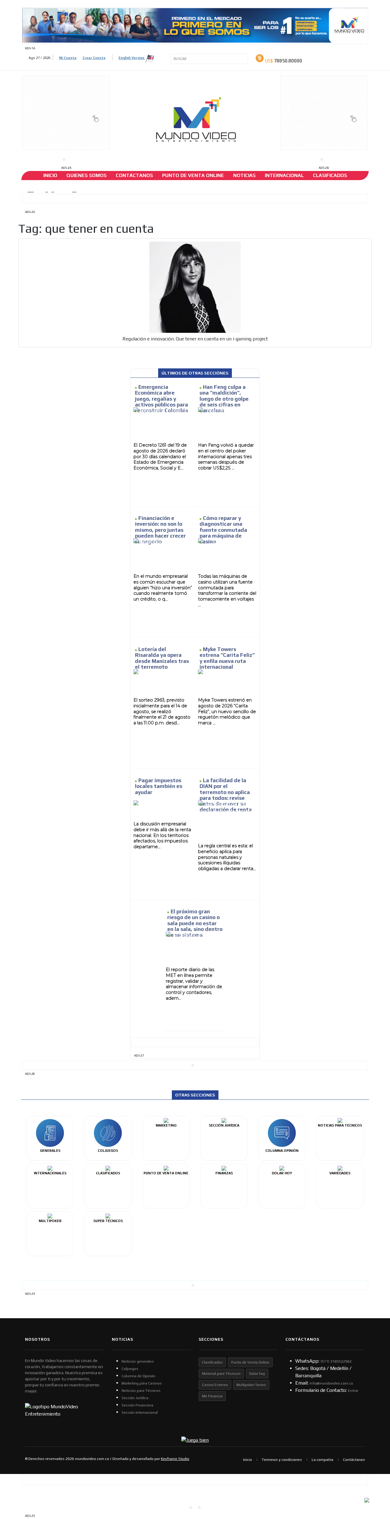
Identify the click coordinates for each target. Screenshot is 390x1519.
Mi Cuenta (67, 58)
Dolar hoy (257, 1373)
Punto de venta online (193, 175)
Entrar (353, 1390)
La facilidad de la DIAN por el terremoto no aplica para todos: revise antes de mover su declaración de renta (226, 795)
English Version (132, 58)
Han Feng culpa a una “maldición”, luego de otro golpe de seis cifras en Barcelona (224, 398)
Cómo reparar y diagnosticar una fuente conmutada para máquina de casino (223, 530)
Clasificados (330, 175)
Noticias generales (138, 1361)
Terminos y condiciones (282, 1460)
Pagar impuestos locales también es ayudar (158, 786)
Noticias (244, 175)
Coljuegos (130, 1369)
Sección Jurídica (135, 1398)
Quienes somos (86, 175)
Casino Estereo (215, 1385)
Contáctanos (134, 175)
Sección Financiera (137, 1405)
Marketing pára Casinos (142, 1383)
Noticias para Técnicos (141, 1390)
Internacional (284, 175)
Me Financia (212, 1396)
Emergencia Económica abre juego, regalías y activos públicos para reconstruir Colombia (161, 398)
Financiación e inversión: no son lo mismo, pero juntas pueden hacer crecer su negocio (160, 530)
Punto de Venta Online (250, 1362)
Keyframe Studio (175, 1459)
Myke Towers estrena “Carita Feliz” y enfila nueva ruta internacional (227, 658)
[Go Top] (374, 1467)
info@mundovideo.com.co (331, 1383)
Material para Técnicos (221, 1373)
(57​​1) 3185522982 (336, 1361)
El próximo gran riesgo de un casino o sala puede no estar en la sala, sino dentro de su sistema (194, 923)
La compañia (322, 1460)
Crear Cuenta (94, 58)
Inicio (50, 175)
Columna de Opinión (138, 1376)
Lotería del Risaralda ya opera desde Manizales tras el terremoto (162, 658)
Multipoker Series (251, 1385)
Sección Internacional (140, 1412)
